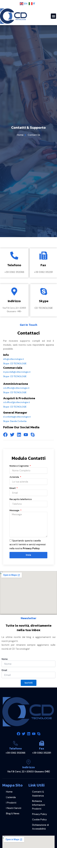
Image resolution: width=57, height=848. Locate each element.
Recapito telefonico (21, 499)
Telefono (15, 748)
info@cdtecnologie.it (13, 359)
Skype (43, 301)
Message (15, 510)
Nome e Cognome (19, 465)
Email (13, 488)
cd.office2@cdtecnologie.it (16, 402)
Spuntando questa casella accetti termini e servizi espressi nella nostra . (28, 544)
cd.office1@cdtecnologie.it (16, 388)
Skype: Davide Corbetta (14, 421)
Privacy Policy (31, 548)
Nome (5, 659)
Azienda (14, 477)
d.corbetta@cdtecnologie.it (17, 416)
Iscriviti (29, 682)
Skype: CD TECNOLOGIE (14, 363)
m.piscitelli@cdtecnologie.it (16, 372)
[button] (53, 16)
